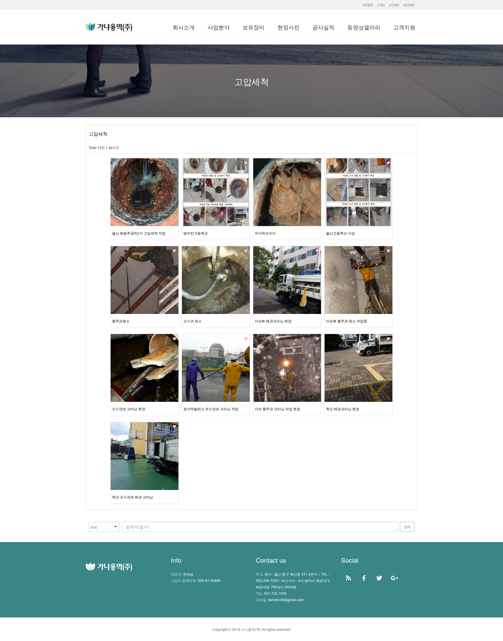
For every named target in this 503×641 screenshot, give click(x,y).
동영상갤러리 (363, 27)
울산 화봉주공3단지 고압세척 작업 (139, 232)
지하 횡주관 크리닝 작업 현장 (277, 408)
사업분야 (219, 27)
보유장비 (253, 27)
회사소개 (184, 27)
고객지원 (404, 27)
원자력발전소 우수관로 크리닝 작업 (210, 408)
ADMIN (409, 4)
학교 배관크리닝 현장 (342, 408)
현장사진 (288, 27)
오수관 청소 (192, 320)
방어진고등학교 (195, 232)
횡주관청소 (121, 320)
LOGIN (394, 4)
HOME (368, 4)
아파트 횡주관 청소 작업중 (346, 320)
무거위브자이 (265, 232)
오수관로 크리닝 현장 (128, 408)
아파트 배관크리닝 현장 (273, 320)
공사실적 (323, 27)
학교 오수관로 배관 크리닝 (132, 496)
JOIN (381, 4)
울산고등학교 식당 (340, 232)
